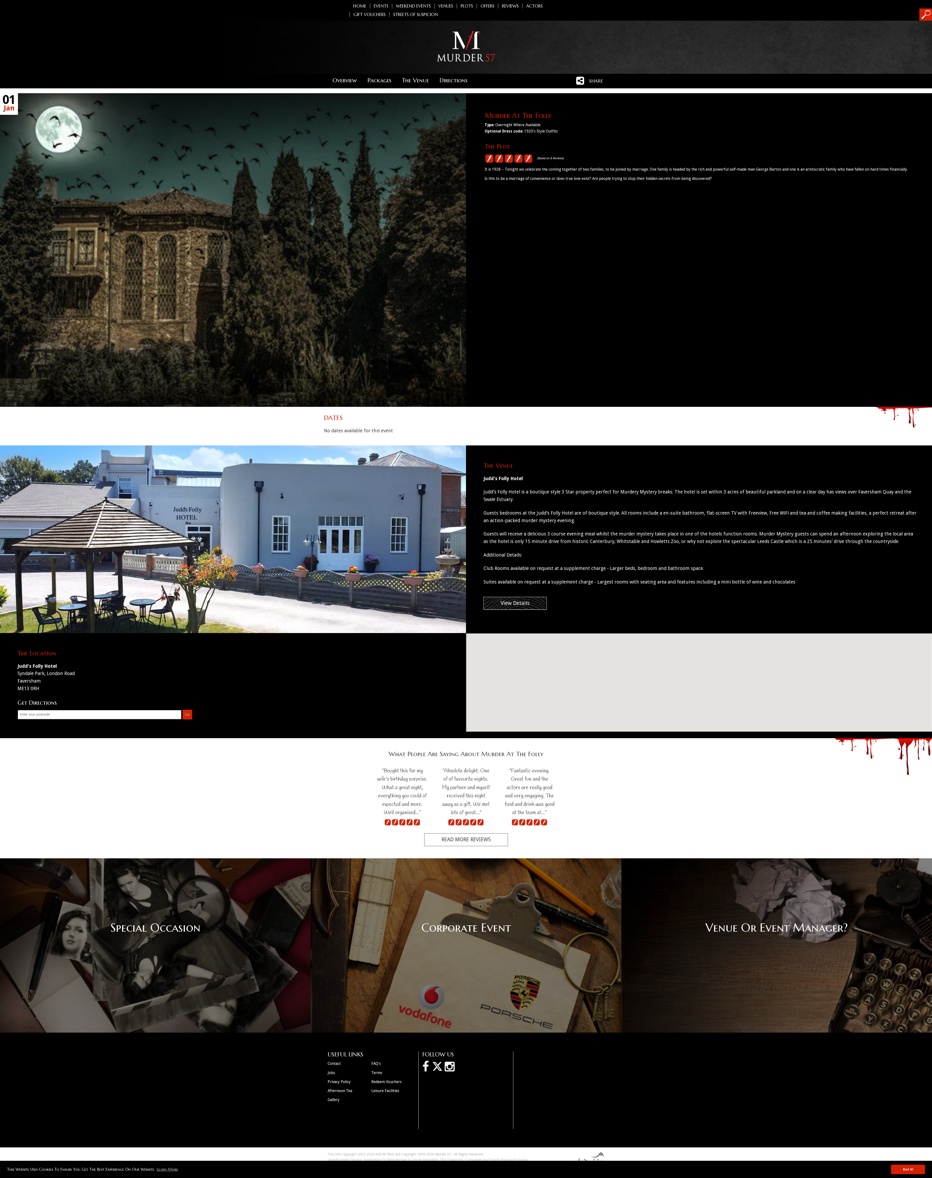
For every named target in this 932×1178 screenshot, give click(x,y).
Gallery (334, 1099)
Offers (487, 6)
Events (381, 6)
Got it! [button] (908, 1169)
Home (359, 6)
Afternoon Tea (340, 1090)
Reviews (510, 6)
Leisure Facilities (385, 1090)
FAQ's (376, 1063)
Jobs (331, 1072)
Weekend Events (413, 6)
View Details (515, 603)
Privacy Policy (339, 1081)
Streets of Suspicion (415, 14)
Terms (376, 1072)
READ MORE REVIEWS (466, 839)
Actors (534, 6)
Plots (467, 6)
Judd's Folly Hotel (503, 478)
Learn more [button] (167, 1169)
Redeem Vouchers (386, 1081)
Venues (445, 6)
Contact (334, 1063)
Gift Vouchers (369, 14)
